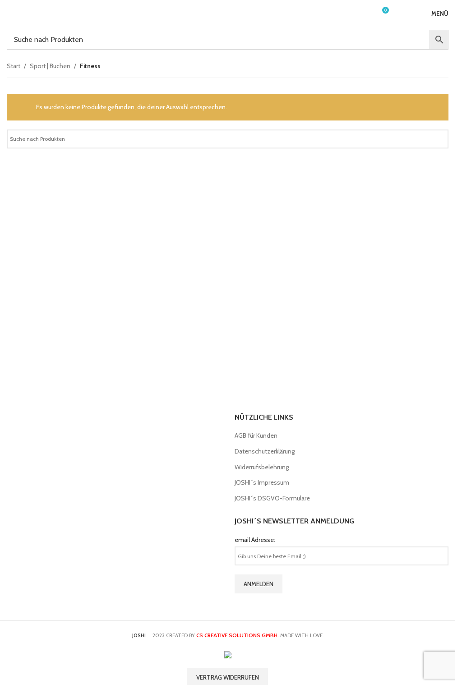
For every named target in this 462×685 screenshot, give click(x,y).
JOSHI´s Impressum (262, 482)
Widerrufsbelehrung (262, 467)
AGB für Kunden (256, 435)
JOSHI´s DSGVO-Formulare (272, 498)
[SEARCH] (438, 139)
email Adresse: (255, 540)
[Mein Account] (365, 14)
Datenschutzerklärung (265, 451)
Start (13, 66)
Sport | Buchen (50, 66)
